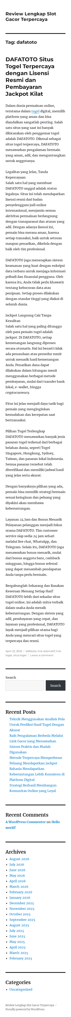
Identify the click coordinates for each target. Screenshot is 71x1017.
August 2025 (19, 925)
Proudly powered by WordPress (25, 1009)
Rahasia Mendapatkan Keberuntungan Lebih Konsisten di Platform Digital (36, 774)
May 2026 (17, 875)
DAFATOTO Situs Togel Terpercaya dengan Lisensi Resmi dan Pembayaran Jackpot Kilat (30, 76)
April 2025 (17, 947)
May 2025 (17, 942)
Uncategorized (20, 989)
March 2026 (18, 887)
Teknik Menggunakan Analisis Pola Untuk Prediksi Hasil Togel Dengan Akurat (37, 724)
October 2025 (20, 914)
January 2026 (19, 898)
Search (11, 677)
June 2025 (17, 936)
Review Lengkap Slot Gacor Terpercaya (31, 16)
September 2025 (22, 920)
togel (35, 111)
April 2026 (17, 881)
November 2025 (22, 909)
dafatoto (31, 651)
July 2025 (16, 931)
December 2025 (21, 903)
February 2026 (20, 892)
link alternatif (46, 651)
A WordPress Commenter (26, 822)
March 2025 (18, 953)
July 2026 (16, 864)
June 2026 (17, 870)
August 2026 (19, 859)
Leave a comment (41, 655)
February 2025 (20, 958)
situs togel (20, 655)
